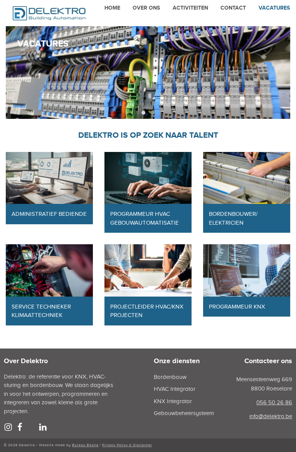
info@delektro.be (270, 416)
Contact (233, 8)
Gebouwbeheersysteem (184, 413)
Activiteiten (190, 8)
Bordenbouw (170, 377)
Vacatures (274, 8)
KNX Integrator (173, 401)
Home (112, 8)
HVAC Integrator (174, 389)
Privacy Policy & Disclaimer (127, 445)
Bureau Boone (85, 445)
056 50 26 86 (274, 402)
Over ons (146, 8)
